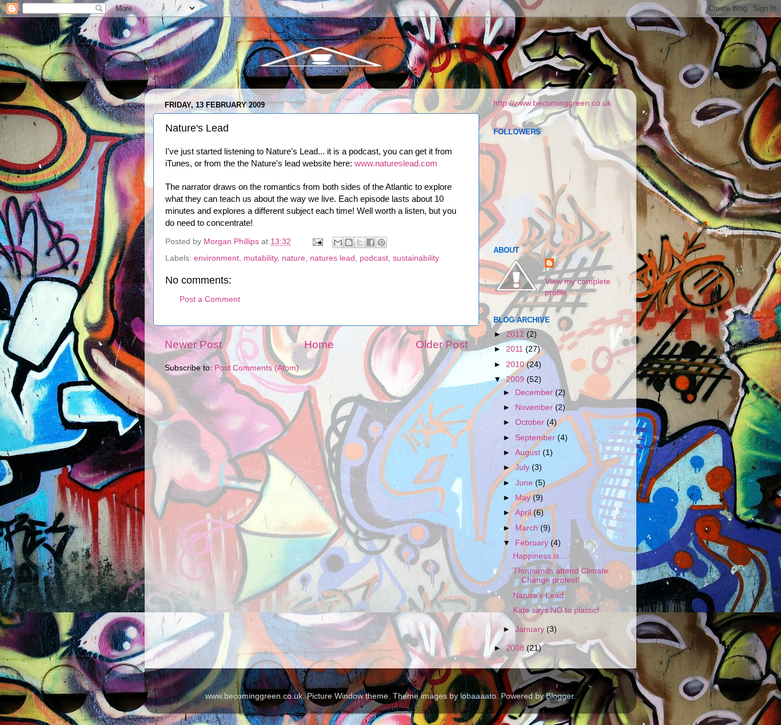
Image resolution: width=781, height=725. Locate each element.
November (535, 407)
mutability (260, 258)
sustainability (416, 258)
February (533, 543)
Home (319, 344)
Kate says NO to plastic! (556, 610)
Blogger (559, 696)
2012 (516, 334)
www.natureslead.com (395, 163)
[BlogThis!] (348, 242)
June (525, 483)
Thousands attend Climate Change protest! (560, 575)
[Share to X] (359, 242)
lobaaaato (478, 696)
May (524, 497)
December (535, 392)
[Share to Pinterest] (381, 242)
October (531, 422)
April (524, 512)
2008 (516, 648)
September (536, 437)
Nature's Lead (538, 595)
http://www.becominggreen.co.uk (552, 103)
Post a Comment (210, 299)
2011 (515, 349)
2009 (516, 379)
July (523, 467)
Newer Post (193, 344)
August (529, 452)
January (531, 629)
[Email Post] (317, 241)
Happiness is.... (540, 556)
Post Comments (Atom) (256, 368)
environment (216, 258)
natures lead (332, 258)
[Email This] (338, 242)
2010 (516, 364)
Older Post (442, 344)
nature (293, 258)
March (527, 528)
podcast (374, 258)
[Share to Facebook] (370, 242)
